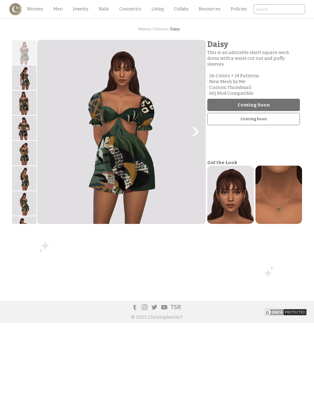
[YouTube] (164, 307)
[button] (34, 9)
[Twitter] (154, 307)
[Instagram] (144, 307)
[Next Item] (196, 132)
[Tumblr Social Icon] (135, 307)
